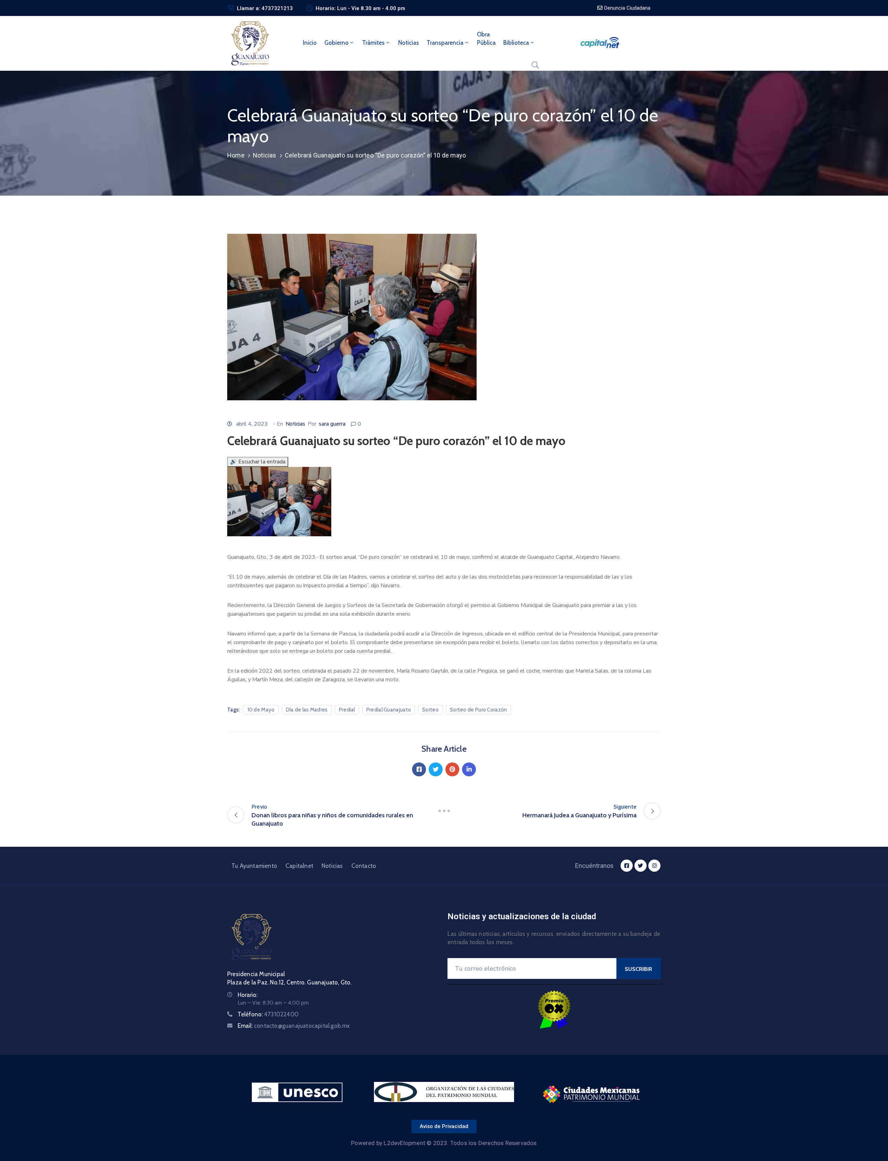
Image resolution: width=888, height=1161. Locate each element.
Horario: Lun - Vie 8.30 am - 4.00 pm (360, 8)
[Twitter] (436, 769)
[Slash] (444, 811)
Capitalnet (299, 865)
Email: (294, 1025)
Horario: (247, 994)
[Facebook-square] (627, 866)
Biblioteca (516, 42)
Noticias (408, 42)
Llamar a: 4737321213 (265, 8)
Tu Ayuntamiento (254, 865)
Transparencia (445, 42)
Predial (347, 710)
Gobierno (336, 42)
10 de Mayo (261, 710)
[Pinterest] (452, 769)
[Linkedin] (469, 769)
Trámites (373, 42)
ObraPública (486, 38)
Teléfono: (268, 1014)
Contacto (363, 865)
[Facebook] (419, 769)
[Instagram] (654, 866)
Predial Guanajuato (388, 710)
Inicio (310, 42)
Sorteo (430, 710)
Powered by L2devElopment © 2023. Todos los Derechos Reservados (444, 1142)
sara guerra (332, 424)
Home (236, 155)
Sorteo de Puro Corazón (478, 710)
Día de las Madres (307, 710)
